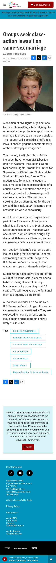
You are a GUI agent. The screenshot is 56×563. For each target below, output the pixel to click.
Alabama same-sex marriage (27, 344)
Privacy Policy (13, 506)
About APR (11, 518)
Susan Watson (20, 365)
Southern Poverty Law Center (27, 337)
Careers (10, 523)
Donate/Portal (42, 4)
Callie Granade (20, 351)
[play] (5, 559)
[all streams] (52, 559)
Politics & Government (24, 331)
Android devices (14, 534)
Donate (28, 447)
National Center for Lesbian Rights (30, 372)
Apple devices (13, 531)
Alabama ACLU (20, 358)
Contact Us (11, 521)
